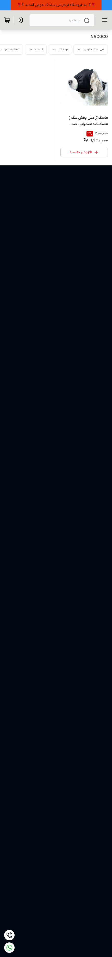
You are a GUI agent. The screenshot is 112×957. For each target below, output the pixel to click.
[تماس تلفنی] (9, 935)
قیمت (39, 49)
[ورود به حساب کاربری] (21, 20)
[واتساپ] (9, 947)
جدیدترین (91, 49)
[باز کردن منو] (103, 20)
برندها (63, 49)
